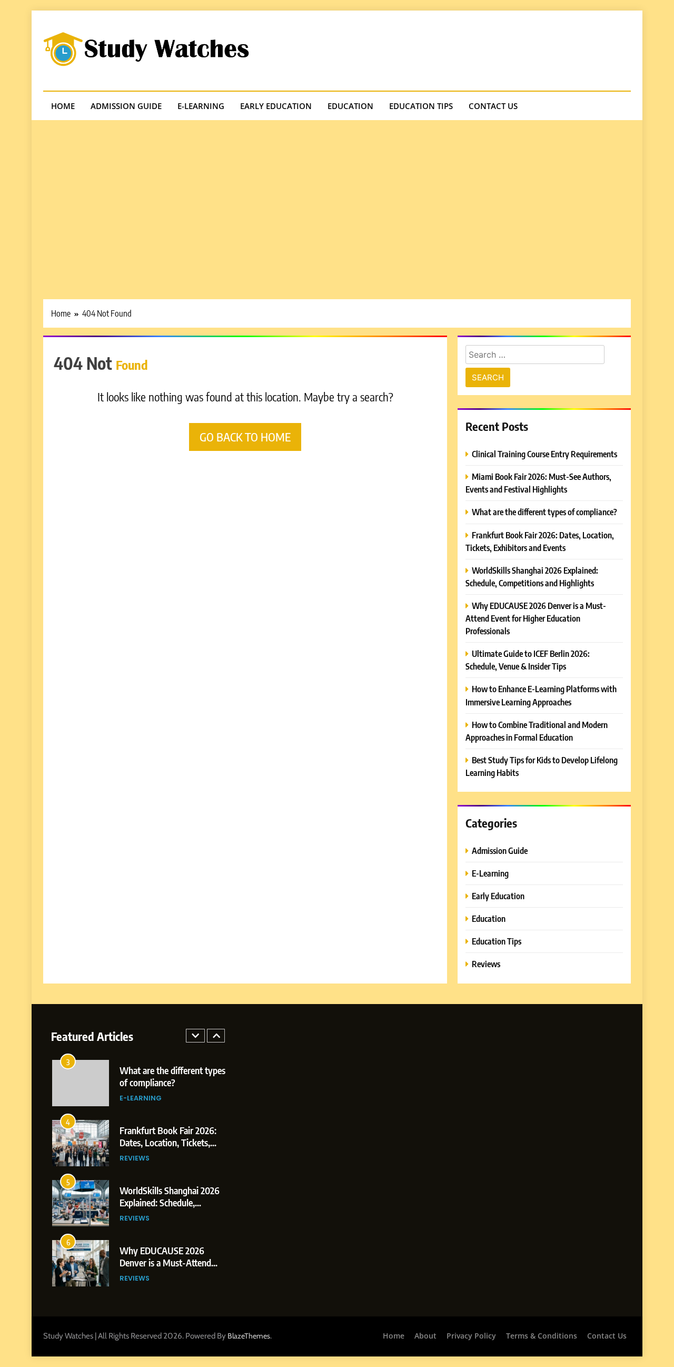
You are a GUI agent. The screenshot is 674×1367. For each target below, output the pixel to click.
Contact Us (493, 106)
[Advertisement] (337, 199)
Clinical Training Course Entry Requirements (544, 453)
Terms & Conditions (541, 1336)
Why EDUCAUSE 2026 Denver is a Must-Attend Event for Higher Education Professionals (535, 618)
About (425, 1336)
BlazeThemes (248, 1336)
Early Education (276, 106)
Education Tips (421, 106)
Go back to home (245, 436)
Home (63, 106)
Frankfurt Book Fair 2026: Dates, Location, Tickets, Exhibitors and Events (168, 1142)
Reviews (486, 963)
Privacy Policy (471, 1336)
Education (350, 106)
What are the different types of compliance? (544, 511)
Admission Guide (126, 106)
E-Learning (200, 106)
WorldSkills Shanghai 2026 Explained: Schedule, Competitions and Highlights (172, 1202)
